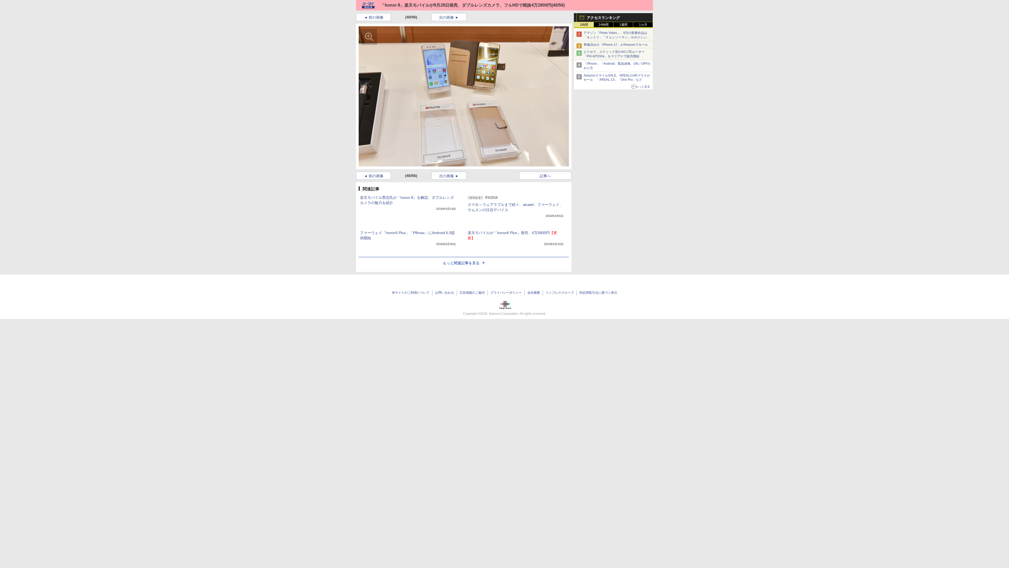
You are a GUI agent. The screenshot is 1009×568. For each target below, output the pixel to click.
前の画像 (376, 17)
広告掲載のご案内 (472, 293)
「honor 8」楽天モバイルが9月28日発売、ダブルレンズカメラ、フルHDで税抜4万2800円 (466, 5)
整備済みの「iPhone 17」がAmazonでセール (616, 45)
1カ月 (643, 25)
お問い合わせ (444, 293)
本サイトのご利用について (411, 293)
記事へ (545, 176)
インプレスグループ (559, 293)
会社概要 (533, 293)
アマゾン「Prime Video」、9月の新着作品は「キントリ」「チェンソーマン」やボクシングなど (617, 37)
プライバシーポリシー (506, 293)
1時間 (584, 25)
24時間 (604, 25)
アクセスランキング (603, 18)
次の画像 (446, 17)
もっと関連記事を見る (461, 263)
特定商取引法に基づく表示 (598, 293)
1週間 (623, 25)
